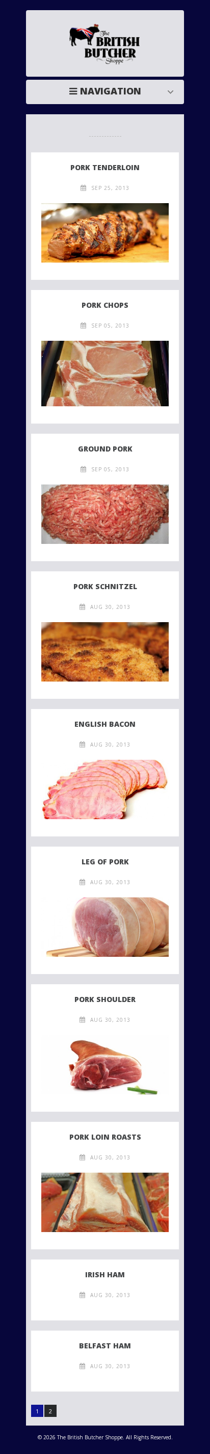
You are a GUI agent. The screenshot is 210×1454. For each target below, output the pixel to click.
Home (107, 91)
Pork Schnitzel (105, 586)
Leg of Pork (105, 861)
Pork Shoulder (105, 999)
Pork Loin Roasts (105, 1137)
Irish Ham (105, 1274)
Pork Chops (105, 305)
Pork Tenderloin (105, 167)
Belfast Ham (105, 1345)
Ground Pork (105, 449)
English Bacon (105, 724)
